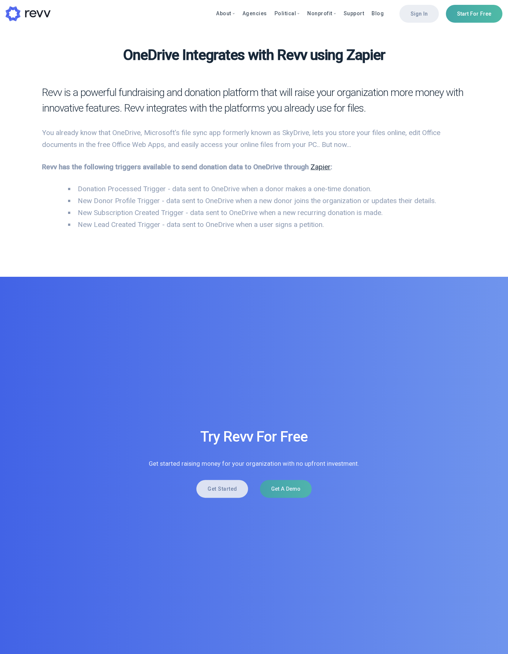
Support (354, 13)
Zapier (321, 167)
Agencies (254, 13)
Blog (378, 13)
